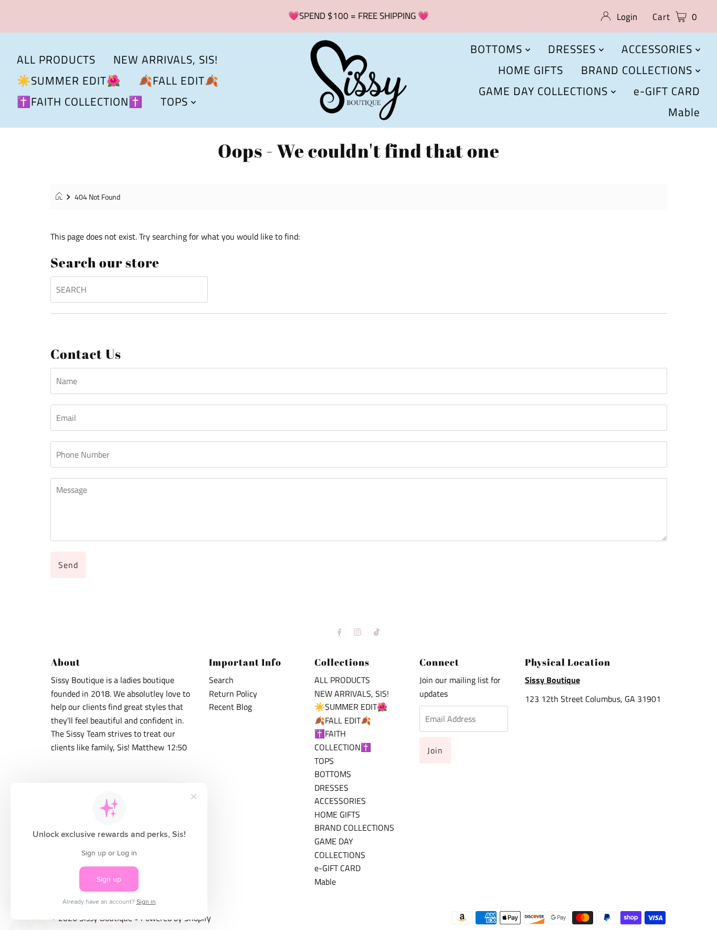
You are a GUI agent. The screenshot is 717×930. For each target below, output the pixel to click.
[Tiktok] (376, 632)
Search (221, 680)
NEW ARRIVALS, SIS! (165, 59)
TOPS (176, 101)
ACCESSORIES (658, 48)
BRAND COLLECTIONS (638, 69)
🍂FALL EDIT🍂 (179, 80)
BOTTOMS (497, 48)
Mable (684, 112)
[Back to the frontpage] (61, 197)
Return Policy (233, 693)
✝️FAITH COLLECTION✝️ (80, 101)
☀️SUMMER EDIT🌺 (69, 80)
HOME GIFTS (530, 69)
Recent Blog (230, 706)
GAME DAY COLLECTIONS (545, 90)
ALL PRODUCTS (56, 59)
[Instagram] (357, 632)
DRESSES (573, 48)
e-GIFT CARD (667, 90)
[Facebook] (340, 632)
